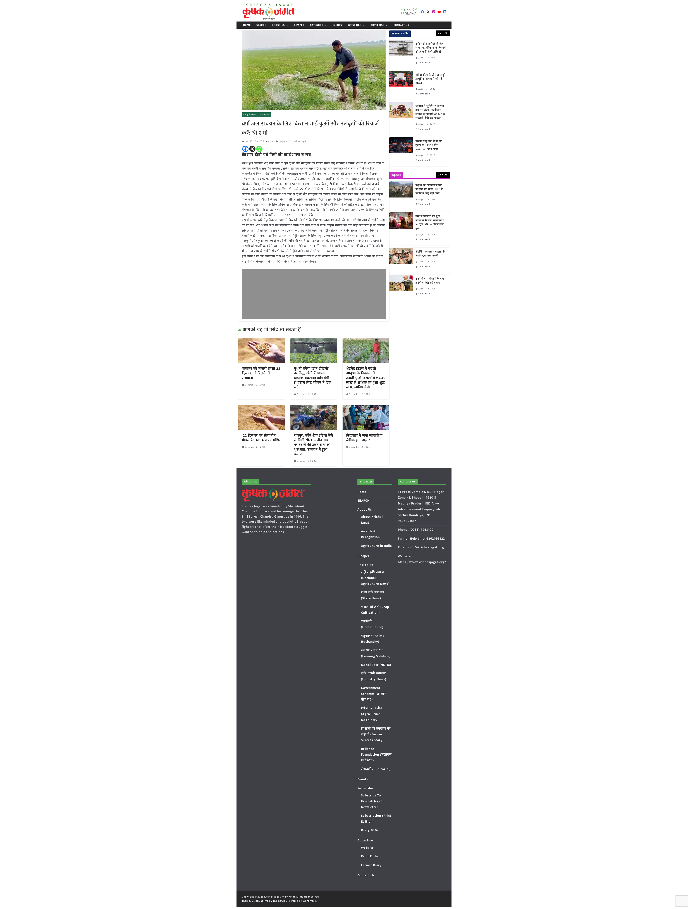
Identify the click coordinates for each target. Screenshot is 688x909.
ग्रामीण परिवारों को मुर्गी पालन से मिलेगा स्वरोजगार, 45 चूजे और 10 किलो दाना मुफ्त (430, 223)
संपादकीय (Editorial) (376, 769)
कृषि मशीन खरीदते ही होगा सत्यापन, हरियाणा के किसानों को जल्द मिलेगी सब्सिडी (431, 48)
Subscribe (354, 25)
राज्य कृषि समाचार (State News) (256, 114)
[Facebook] (245, 149)
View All (443, 33)
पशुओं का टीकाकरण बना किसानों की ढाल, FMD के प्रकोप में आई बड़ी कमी (429, 190)
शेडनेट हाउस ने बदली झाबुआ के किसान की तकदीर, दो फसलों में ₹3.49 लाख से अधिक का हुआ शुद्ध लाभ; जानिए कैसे (366, 378)
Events (337, 25)
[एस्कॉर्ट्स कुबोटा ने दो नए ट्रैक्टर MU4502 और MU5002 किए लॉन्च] (401, 151)
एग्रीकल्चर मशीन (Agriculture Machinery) (371, 714)
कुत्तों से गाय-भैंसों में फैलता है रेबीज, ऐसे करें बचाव (429, 281)
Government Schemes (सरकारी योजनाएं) (373, 693)
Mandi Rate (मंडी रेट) (376, 665)
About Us (278, 25)
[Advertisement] (314, 294)
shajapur (283, 141)
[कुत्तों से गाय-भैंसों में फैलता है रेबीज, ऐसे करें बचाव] (401, 287)
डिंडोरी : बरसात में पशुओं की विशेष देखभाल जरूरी (430, 254)
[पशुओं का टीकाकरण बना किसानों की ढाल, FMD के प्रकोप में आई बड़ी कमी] (401, 195)
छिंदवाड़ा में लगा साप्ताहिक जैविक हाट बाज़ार (364, 437)
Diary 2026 (369, 830)
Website (367, 848)
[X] (252, 149)
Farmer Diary (371, 865)
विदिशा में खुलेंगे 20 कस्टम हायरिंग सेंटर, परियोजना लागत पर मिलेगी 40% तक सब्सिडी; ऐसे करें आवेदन (430, 112)
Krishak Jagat (299, 141)
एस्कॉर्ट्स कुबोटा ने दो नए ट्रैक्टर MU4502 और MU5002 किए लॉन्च (428, 145)
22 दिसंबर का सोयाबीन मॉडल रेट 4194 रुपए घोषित (261, 437)
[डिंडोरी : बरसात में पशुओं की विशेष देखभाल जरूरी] (401, 260)
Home (247, 25)
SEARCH (261, 25)
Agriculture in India (376, 546)
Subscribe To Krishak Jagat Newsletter (371, 801)
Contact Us (401, 25)
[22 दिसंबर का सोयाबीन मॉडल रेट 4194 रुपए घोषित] (261, 407)
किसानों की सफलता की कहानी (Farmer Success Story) (376, 734)
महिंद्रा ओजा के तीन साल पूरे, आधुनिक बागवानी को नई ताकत (430, 79)
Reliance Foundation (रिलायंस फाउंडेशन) (376, 754)
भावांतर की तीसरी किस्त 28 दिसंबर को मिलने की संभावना (261, 373)
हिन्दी (414, 10)
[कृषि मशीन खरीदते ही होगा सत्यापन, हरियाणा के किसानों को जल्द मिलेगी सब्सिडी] (401, 54)
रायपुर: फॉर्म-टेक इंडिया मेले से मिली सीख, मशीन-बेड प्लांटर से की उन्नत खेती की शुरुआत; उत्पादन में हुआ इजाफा (313, 444)
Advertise (377, 25)
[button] (286, 25)
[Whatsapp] (259, 149)
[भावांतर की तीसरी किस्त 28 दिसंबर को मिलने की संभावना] (261, 340)
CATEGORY (316, 25)
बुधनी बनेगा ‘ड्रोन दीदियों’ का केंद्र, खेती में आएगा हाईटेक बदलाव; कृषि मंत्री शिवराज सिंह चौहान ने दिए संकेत (312, 378)
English (405, 10)
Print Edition (371, 856)
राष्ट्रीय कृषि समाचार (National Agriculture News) (375, 578)
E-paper (299, 25)
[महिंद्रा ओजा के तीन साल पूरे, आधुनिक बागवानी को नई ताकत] (401, 85)
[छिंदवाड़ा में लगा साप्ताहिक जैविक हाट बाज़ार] (366, 407)
